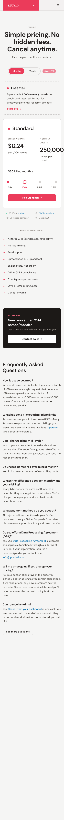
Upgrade (52, 427)
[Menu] (58, 5)
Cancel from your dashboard (25, 609)
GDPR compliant (46, 213)
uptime (21, 213)
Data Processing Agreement (30, 541)
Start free (12, 108)
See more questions (18, 631)
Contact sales (30, 339)
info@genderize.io (14, 557)
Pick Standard (30, 197)
